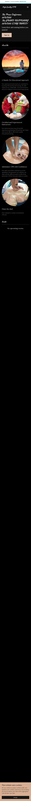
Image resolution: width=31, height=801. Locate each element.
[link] (9, 7)
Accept (15, 797)
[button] (27, 7)
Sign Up (6, 35)
